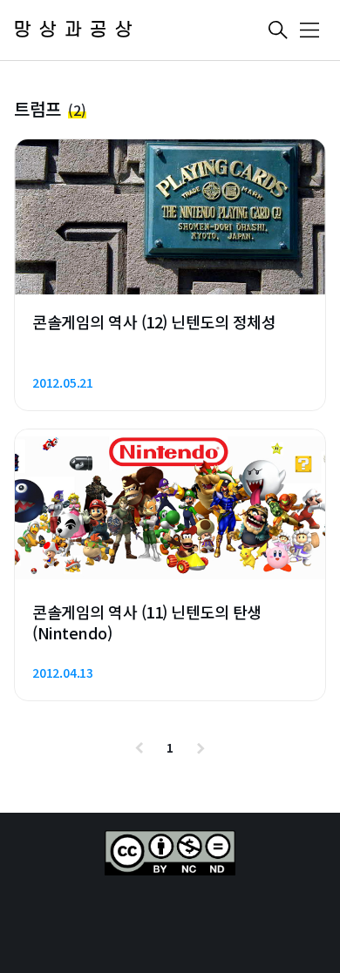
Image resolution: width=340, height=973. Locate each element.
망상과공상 (77, 30)
